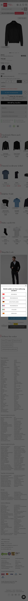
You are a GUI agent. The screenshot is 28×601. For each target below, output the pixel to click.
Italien (14, 309)
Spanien (14, 313)
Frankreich (14, 305)
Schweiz (14, 294)
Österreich (14, 298)
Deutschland (14, 302)
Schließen (25, 285)
